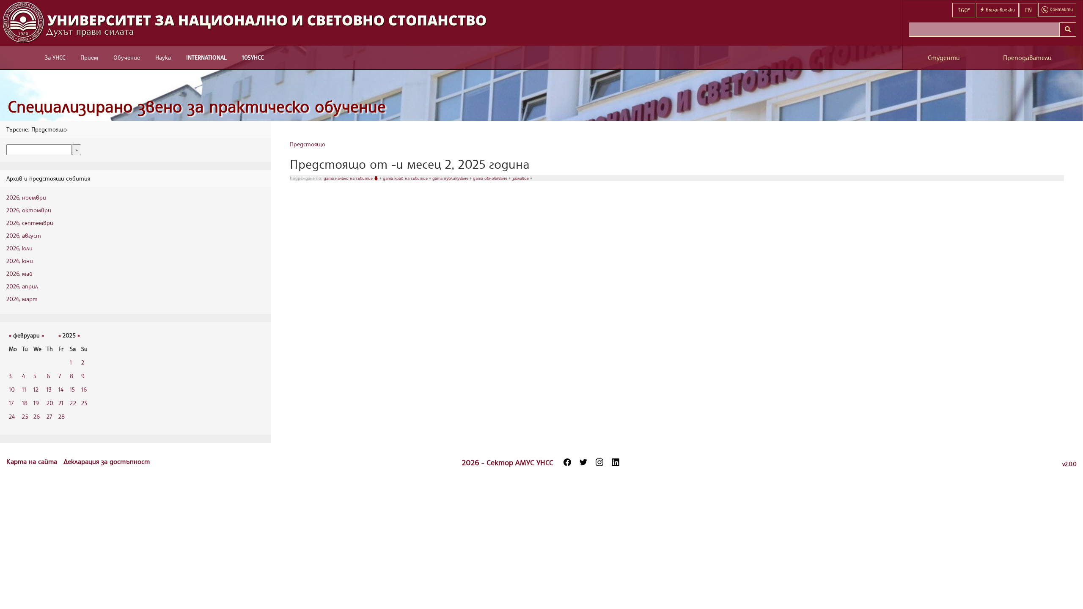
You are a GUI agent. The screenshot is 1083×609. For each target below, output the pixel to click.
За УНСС (55, 57)
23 (84, 402)
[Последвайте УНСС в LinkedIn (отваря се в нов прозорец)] (615, 462)
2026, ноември (26, 197)
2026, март (22, 298)
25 (25, 416)
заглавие (521, 178)
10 (12, 389)
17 (11, 402)
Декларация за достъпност (106, 461)
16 (84, 389)
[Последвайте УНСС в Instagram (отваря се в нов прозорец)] (599, 462)
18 (24, 402)
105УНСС (253, 57)
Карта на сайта (32, 461)
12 (35, 389)
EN (1028, 10)
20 (50, 402)
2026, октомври (28, 210)
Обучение (126, 57)
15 (72, 389)
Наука (163, 57)
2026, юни (19, 260)
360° (964, 10)
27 (49, 416)
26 (36, 416)
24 (12, 416)
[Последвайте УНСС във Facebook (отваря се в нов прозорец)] (567, 462)
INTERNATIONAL (206, 57)
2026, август (23, 235)
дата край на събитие (406, 178)
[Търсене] (1067, 29)
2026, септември (29, 222)
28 (61, 416)
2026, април (22, 286)
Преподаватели (1027, 58)
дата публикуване (451, 178)
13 (49, 389)
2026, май (19, 273)
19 (36, 402)
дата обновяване (491, 178)
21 (60, 402)
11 (24, 389)
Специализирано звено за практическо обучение (197, 106)
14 (60, 389)
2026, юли (19, 248)
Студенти (944, 58)
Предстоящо (307, 144)
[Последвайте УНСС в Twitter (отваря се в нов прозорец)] (583, 462)
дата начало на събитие (349, 178)
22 (73, 402)
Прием (89, 57)
